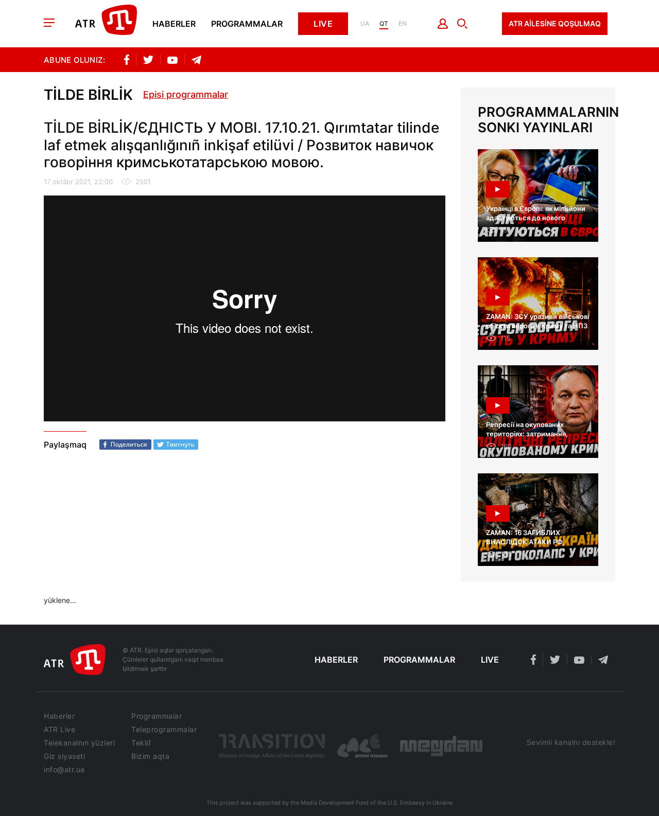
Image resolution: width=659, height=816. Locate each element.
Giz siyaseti (64, 756)
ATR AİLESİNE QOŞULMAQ (555, 23)
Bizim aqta (150, 756)
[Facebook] (125, 444)
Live (323, 24)
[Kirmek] (443, 24)
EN (402, 24)
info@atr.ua (64, 769)
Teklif (141, 743)
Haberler (174, 24)
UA (364, 24)
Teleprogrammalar (164, 729)
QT (383, 24)
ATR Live (59, 729)
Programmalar (247, 24)
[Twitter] (175, 444)
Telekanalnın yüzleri (79, 743)
